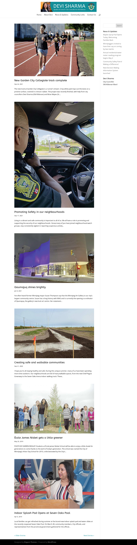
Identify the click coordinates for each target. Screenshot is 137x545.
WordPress (52, 542)
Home (39, 15)
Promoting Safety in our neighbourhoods (39, 211)
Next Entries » (89, 535)
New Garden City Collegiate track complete (40, 80)
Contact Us (91, 15)
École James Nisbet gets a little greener (38, 437)
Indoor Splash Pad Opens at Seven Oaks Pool (42, 513)
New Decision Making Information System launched (111, 70)
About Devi (48, 15)
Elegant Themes (30, 542)
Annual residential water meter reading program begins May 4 (112, 55)
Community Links (78, 15)
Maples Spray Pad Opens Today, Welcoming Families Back (112, 37)
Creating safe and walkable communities (39, 362)
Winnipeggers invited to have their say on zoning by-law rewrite (112, 46)
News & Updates (61, 15)
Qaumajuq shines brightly (30, 287)
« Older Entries (19, 535)
